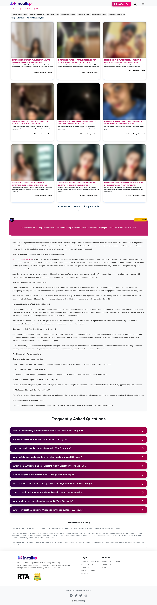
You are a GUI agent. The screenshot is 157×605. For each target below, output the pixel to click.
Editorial (84, 573)
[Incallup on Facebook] (71, 595)
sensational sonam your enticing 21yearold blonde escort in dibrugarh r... (31, 184)
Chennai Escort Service (68, 14)
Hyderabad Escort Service (117, 14)
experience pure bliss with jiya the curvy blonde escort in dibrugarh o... (31, 122)
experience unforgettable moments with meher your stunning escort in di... (77, 61)
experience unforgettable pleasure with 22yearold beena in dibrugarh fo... (31, 61)
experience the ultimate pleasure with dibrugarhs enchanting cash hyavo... (122, 61)
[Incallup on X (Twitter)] (76, 595)
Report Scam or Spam (111, 561)
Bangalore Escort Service (19, 14)
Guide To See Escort (89, 570)
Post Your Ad (122, 4)
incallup (81, 601)
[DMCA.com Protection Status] (37, 577)
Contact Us (106, 564)
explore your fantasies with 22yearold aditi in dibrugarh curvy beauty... (123, 122)
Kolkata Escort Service (99, 14)
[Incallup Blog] (80, 595)
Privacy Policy (87, 564)
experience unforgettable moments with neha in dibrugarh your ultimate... (123, 184)
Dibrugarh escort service (22, 259)
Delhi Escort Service (52, 14)
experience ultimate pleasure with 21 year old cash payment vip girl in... (78, 122)
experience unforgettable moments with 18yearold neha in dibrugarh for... (77, 184)
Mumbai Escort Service (37, 14)
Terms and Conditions (90, 561)
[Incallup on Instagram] (85, 595)
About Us (85, 567)
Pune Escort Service (84, 14)
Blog (104, 567)
